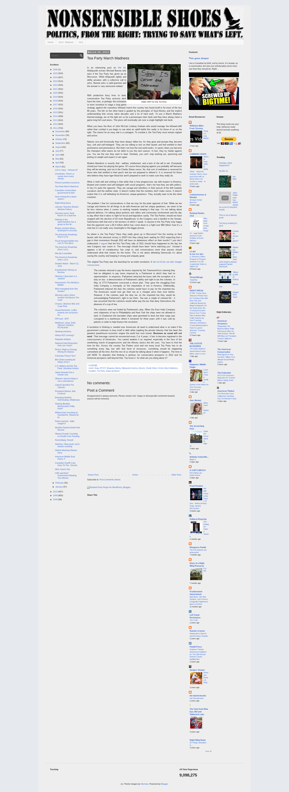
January (59, 487)
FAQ (81, 42)
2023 (55, 81)
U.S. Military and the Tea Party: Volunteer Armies (67, 367)
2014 (55, 116)
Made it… (193, 459)
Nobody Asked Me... (199, 457)
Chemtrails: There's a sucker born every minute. (64, 176)
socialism (92, 371)
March (58, 167)
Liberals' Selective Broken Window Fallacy (67, 208)
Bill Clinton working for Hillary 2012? (65, 361)
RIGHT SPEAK (196, 290)
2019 (55, 97)
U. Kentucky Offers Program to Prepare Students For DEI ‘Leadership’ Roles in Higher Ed (198, 261)
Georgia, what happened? (225, 164)
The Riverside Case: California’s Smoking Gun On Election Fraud (226, 396)
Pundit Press (196, 647)
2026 (55, 69)
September (60, 143)
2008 (55, 499)
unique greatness (113, 371)
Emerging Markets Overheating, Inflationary (67, 398)
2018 (55, 101)
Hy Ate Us (223, 171)
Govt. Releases (66, 42)
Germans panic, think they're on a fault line (65, 214)
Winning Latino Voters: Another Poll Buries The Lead (67, 297)
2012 (55, 124)
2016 (55, 108)
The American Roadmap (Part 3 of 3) (66, 235)
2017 (55, 104)
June (57, 155)
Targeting (193, 280)
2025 (55, 73)
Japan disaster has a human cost (64, 373)
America (134, 368)
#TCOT (103, 368)
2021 (55, 89)
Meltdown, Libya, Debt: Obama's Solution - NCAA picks (65, 325)
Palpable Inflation (63, 339)
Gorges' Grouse (197, 670)
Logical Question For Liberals (64, 386)
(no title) (234, 178)
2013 (55, 120)
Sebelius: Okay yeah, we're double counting (67, 445)
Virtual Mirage (196, 277)
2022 (55, 85)
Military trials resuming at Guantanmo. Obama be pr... (67, 415)
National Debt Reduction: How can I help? (66, 344)
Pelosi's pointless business (67, 183)
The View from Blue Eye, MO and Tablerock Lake (199, 712)
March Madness (171, 368)
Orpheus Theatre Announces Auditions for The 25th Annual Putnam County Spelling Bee (198, 654)
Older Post (176, 475)
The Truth (194, 620)
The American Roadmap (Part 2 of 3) (66, 248)
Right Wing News (63, 203)
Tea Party (101, 371)
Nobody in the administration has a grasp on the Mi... (65, 222)
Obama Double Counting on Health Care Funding (67, 435)
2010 (55, 492)
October (59, 139)
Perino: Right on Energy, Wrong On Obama (66, 350)
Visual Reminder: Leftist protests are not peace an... (66, 312)
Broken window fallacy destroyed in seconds (66, 229)
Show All (208, 751)
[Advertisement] (228, 459)
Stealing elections (63, 331)
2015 (55, 112)
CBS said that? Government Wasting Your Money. (66, 475)
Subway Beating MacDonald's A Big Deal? (64, 406)
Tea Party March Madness (67, 186)
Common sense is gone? (236, 236)
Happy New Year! (236, 294)
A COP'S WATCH (198, 470)
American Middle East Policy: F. (65, 457)
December (60, 131)
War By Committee (63, 253)
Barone (142, 368)
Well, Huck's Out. (62, 469)
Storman (145, 784)
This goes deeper (199, 58)
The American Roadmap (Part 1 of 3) (66, 258)
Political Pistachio (198, 519)
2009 (55, 495)
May (57, 159)
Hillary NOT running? (64, 335)
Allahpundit (126, 368)
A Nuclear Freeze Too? (65, 356)
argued (104, 243)
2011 (55, 128)
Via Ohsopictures (197, 698)
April (57, 163)
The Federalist (224, 373)
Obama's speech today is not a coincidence (66, 379)
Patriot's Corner (197, 631)
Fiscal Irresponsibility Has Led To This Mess (66, 242)
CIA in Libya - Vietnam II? (66, 170)
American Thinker (225, 391)
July (57, 151)
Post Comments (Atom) (110, 480)
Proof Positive (196, 486)
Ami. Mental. (195, 400)
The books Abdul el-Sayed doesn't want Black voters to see (198, 351)
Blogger (164, 784)
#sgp (97, 368)
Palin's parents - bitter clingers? (65, 422)
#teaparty (110, 368)
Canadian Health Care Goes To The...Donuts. (66, 464)
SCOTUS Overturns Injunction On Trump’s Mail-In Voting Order (226, 377)
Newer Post (93, 475)
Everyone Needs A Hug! (206, 677)
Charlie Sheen (151, 368)
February (59, 483)
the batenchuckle (198, 696)
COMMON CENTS (198, 154)
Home (50, 42)
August (58, 147)
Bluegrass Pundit (198, 547)
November (60, 135)
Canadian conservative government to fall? (65, 191)
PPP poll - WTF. (62, 319)
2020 (55, 93)
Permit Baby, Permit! (64, 440)
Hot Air (122, 67)
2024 (55, 77)
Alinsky (118, 368)
